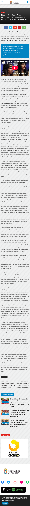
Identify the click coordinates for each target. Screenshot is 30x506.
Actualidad (5, 402)
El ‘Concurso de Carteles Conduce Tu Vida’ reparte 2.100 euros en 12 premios (8, 386)
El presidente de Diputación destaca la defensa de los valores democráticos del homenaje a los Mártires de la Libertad (19, 402)
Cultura (3, 12)
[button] (27, 2)
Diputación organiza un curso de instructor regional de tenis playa (23, 385)
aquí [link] (12, 500)
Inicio (2, 6)
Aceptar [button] (5, 503)
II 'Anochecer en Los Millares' (20, 377)
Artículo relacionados (7, 394)
